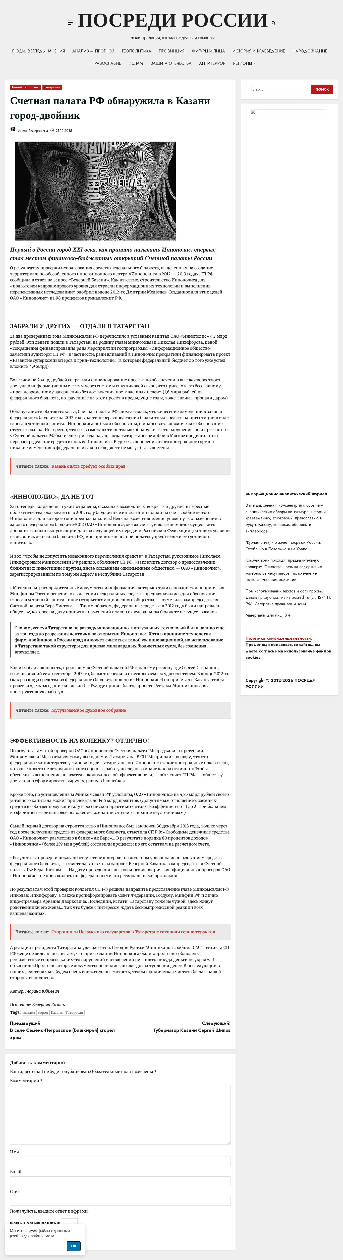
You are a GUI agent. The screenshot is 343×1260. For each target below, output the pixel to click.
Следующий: (192, 1027)
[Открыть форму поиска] (273, 23)
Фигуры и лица (208, 51)
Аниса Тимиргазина (32, 130)
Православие (106, 63)
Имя (14, 1151)
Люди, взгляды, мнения (38, 51)
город (43, 1012)
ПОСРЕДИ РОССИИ (173, 20)
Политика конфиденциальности (278, 638)
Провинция (172, 51)
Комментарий (26, 1080)
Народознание (310, 51)
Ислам (136, 63)
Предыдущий (62, 1030)
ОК (73, 1246)
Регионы (242, 63)
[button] (71, 23)
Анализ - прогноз (26, 87)
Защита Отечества (171, 63)
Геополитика (136, 51)
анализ (29, 1012)
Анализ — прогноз (93, 51)
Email (15, 1171)
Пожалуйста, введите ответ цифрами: (49, 1211)
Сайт (15, 1191)
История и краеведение (259, 51)
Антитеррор (212, 63)
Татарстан (52, 87)
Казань (57, 1012)
